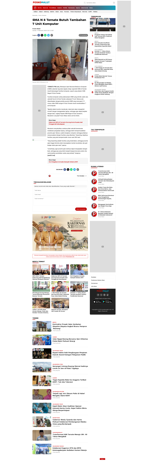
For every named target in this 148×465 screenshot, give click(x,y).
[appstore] (97, 301)
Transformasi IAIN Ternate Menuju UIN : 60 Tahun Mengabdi (70, 435)
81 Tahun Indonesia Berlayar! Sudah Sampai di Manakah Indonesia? (105, 213)
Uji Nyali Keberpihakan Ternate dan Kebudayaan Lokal (106, 181)
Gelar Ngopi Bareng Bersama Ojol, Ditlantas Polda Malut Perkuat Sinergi (70, 340)
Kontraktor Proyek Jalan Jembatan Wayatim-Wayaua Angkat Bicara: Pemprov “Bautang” (70, 326)
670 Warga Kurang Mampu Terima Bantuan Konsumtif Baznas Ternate (40, 294)
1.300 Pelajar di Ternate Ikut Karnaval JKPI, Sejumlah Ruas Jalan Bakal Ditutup (60, 294)
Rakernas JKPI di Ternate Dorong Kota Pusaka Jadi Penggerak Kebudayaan (65, 123)
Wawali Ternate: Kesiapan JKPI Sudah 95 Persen (59, 310)
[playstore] (107, 301)
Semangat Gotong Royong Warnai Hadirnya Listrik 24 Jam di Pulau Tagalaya (70, 367)
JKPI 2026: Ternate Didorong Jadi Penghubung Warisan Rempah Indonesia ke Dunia (41, 278)
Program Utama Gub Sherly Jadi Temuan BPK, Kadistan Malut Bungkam (103, 36)
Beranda (34, 15)
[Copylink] (51, 35)
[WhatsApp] (45, 35)
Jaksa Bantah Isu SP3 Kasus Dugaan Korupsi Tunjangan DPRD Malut (103, 61)
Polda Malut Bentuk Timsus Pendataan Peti (103, 76)
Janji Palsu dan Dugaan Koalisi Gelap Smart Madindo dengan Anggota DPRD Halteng (104, 92)
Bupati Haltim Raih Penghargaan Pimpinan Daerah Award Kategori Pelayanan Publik (70, 354)
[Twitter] (42, 35)
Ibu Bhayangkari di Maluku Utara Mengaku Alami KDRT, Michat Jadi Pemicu (103, 84)
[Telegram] (48, 35)
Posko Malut (36, 28)
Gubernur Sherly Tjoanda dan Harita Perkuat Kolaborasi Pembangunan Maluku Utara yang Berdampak (69, 422)
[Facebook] (38, 35)
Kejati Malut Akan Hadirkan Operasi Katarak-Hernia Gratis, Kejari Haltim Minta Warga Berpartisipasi (70, 408)
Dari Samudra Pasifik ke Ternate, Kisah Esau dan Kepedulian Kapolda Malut (103, 44)
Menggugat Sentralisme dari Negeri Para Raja (105, 205)
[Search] (113, 2)
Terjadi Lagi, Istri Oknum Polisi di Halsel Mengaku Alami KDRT (69, 394)
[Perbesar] (60, 79)
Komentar (84, 35)
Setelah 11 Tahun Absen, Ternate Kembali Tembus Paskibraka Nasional (78, 294)
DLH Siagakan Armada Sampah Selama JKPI (63, 162)
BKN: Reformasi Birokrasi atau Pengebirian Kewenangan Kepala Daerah (106, 198)
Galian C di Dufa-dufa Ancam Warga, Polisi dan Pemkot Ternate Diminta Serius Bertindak (40, 312)
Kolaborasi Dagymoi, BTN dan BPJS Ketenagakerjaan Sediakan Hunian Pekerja (70, 449)
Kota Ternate (42, 15)
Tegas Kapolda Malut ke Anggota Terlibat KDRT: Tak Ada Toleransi (69, 381)
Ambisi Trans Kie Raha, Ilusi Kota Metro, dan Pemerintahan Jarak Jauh (106, 189)
